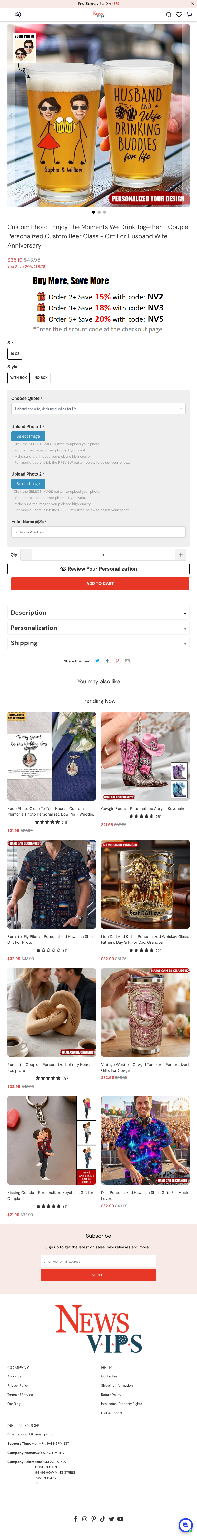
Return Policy (111, 1394)
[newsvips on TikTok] (103, 1519)
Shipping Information (117, 1385)
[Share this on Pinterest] (117, 660)
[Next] (186, 115)
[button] (98, 398)
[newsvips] (98, 14)
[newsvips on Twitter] (111, 1519)
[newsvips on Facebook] (76, 1519)
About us (14, 1376)
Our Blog (14, 1403)
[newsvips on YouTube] (120, 1519)
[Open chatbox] (186, 1525)
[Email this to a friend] (127, 660)
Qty (14, 555)
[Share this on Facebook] (107, 660)
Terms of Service (20, 1394)
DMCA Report (111, 1413)
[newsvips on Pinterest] (94, 1519)
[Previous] (11, 115)
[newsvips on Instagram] (85, 1519)
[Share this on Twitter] (97, 660)
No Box (41, 378)
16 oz (14, 354)
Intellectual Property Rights (121, 1403)
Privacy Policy (18, 1385)
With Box (18, 378)
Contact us (109, 1376)
